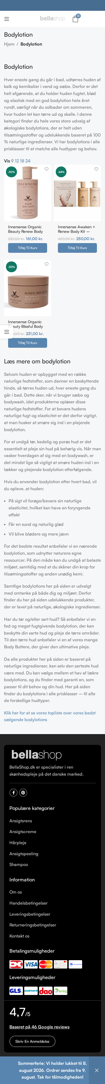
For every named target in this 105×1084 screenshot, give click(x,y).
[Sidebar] (6, 332)
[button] (27, 248)
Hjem (9, 44)
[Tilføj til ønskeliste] (46, 169)
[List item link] (52, 820)
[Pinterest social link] (23, 793)
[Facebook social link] (13, 793)
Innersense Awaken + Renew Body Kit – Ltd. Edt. (76, 231)
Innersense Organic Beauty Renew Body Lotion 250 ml (25, 231)
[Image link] (36, 755)
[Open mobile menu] (6, 18)
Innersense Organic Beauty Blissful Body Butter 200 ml (25, 326)
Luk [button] (97, 1070)
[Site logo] (52, 18)
